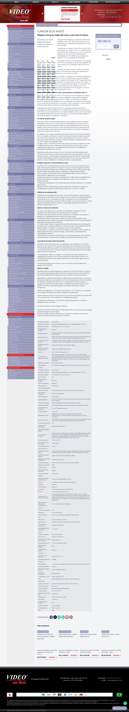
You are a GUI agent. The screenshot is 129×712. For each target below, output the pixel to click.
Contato (54, 2)
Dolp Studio (119, 711)
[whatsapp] (63, 617)
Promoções (93, 2)
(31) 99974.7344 (111, 15)
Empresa (35, 2)
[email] (71, 617)
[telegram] (59, 617)
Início (16, 2)
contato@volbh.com (113, 17)
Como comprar (74, 2)
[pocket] (67, 617)
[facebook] (51, 617)
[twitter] (55, 617)
